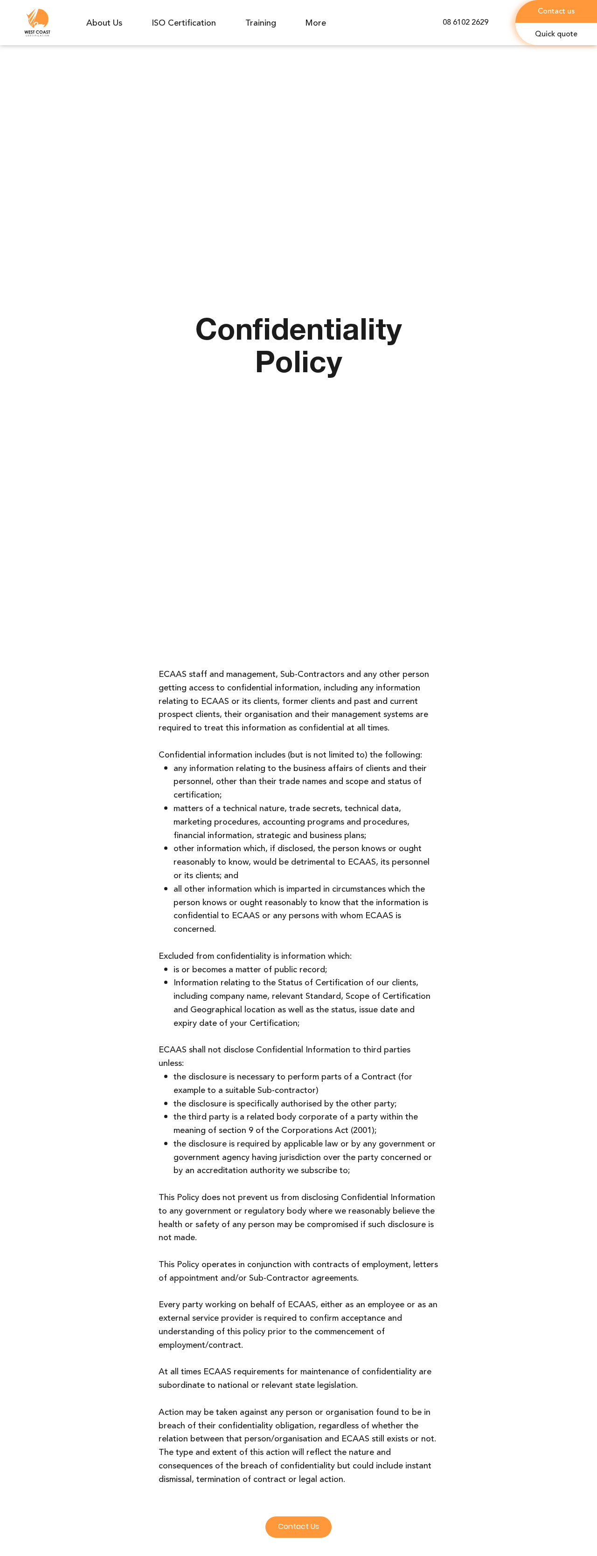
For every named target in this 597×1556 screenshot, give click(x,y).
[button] (556, 34)
